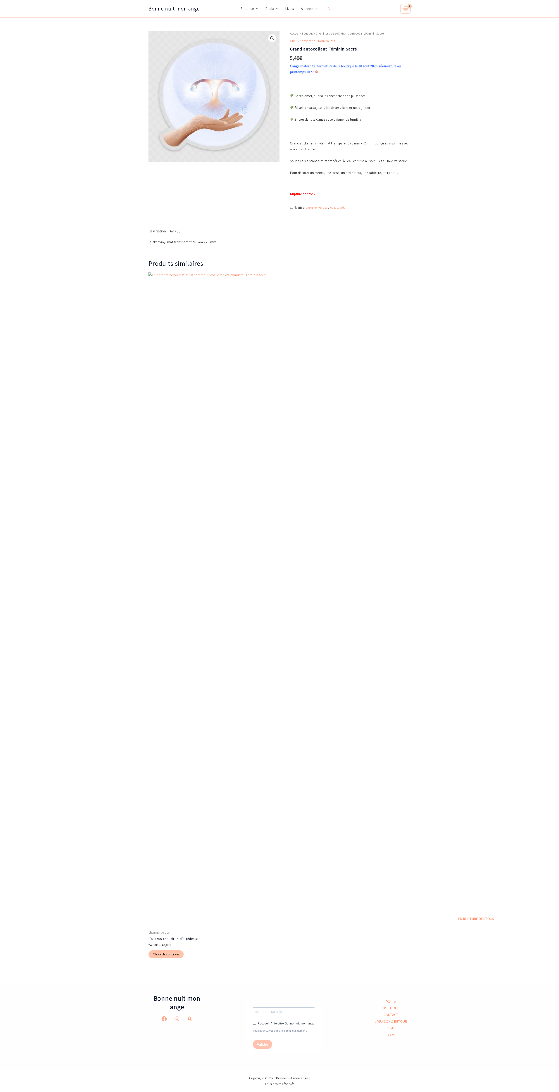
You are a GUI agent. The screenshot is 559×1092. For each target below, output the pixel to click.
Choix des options (166, 954)
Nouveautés (326, 41)
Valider (262, 1044)
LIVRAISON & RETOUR (391, 1021)
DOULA (391, 1001)
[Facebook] (164, 1018)
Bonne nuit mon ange (174, 8)
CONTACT (391, 1014)
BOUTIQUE (391, 1008)
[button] (256, 8)
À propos (307, 8)
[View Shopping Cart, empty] (405, 9)
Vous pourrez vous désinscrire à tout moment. (280, 1030)
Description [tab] (157, 231)
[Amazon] (189, 1018)
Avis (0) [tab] (175, 231)
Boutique (247, 8)
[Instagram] (176, 1018)
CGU (391, 1028)
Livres (289, 8)
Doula (269, 8)
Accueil (294, 33)
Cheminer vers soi (327, 33)
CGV (391, 1035)
